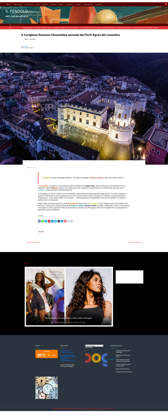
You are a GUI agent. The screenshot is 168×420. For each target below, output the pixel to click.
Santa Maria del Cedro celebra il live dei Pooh (44, 27)
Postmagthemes (110, 408)
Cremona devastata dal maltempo (121, 27)
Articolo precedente (33, 242)
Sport (61, 4)
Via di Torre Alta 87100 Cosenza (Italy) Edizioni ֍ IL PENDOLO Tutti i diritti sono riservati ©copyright (68, 354)
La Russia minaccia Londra (103, 27)
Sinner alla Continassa (87, 27)
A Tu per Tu (29, 4)
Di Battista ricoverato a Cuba (140, 27)
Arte (38, 4)
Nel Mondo (18, 4)
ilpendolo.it (25, 46)
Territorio (41, 231)
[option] (44, 28)
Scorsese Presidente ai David (68, 318)
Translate (111, 359)
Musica (45, 4)
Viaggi (78, 4)
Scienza (53, 4)
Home (8, 4)
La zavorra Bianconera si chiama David (69, 27)
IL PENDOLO (17, 11)
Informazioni (88, 4)
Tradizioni (69, 4)
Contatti (99, 4)
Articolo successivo (134, 242)
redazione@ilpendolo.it (67, 360)
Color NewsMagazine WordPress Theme (91, 408)
